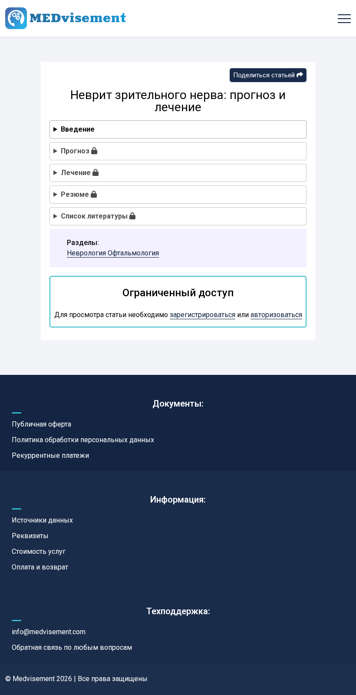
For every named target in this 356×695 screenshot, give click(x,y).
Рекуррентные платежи (50, 455)
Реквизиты (30, 536)
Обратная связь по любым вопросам (72, 647)
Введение (78, 129)
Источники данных (42, 520)
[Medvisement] (65, 18)
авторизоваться (276, 315)
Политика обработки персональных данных (83, 440)
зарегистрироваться (202, 315)
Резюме (76, 194)
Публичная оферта (41, 424)
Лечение (76, 173)
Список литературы (95, 216)
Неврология (87, 253)
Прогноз (76, 151)
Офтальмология (133, 253)
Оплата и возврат (40, 567)
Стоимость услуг (39, 551)
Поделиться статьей (265, 75)
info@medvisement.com (49, 632)
